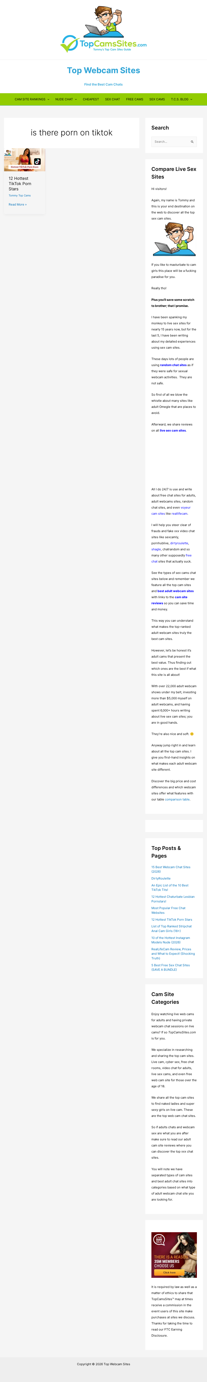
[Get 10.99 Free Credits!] (174, 1255)
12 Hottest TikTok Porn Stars (20, 183)
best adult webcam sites (175, 591)
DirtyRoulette (161, 878)
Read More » (18, 204)
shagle (156, 549)
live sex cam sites (173, 430)
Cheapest (91, 99)
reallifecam (179, 513)
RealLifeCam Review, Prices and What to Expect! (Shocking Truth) (173, 953)
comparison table (177, 799)
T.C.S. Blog (179, 99)
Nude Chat (64, 99)
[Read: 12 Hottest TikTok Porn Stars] (24, 159)
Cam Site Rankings (30, 99)
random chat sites (173, 365)
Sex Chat (112, 99)
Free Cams (134, 99)
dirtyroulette (179, 543)
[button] (47, 99)
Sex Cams (157, 99)
